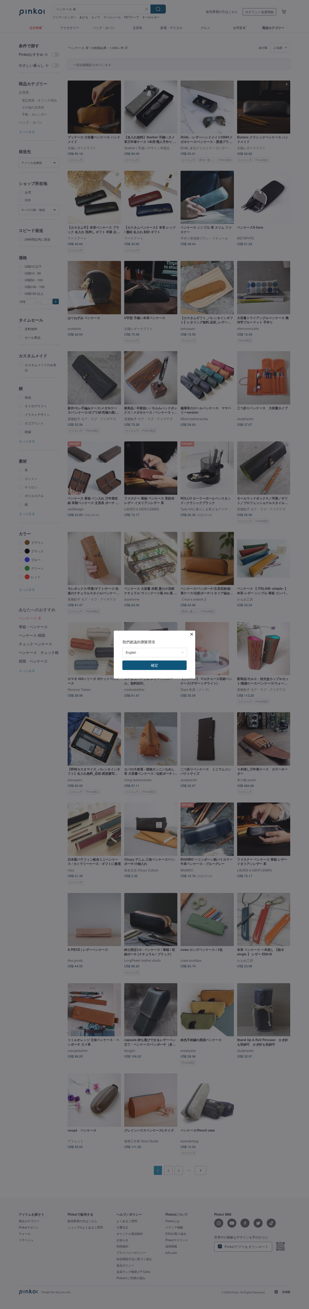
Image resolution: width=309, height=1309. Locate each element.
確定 (154, 665)
